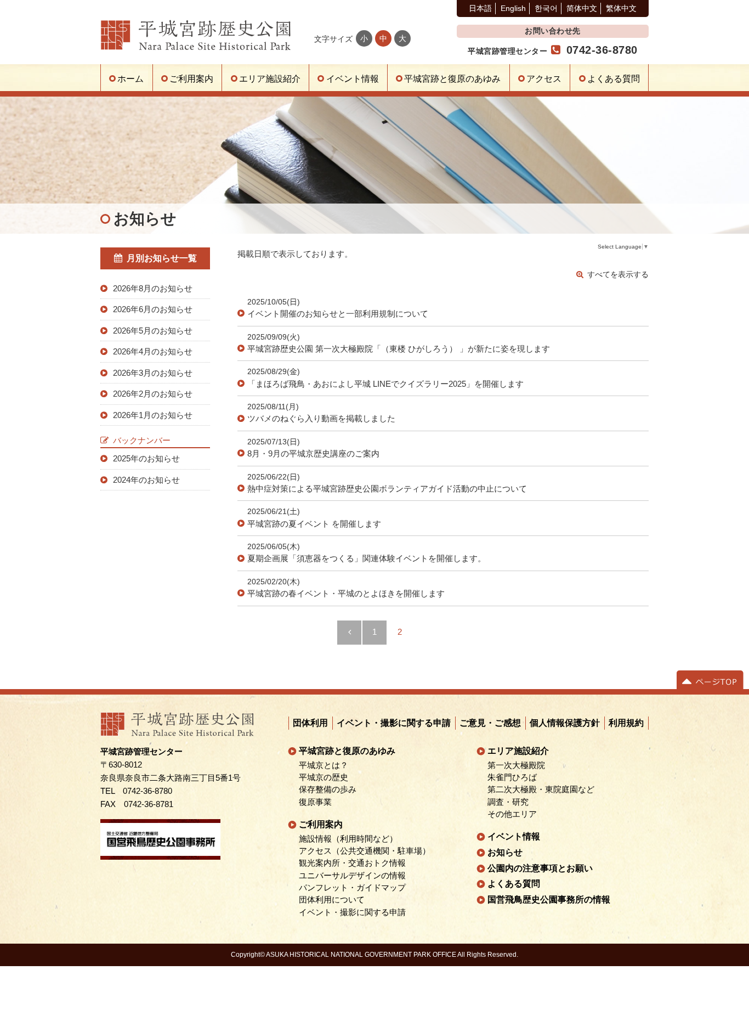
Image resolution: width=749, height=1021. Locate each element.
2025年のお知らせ (146, 458)
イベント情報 (352, 78)
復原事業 (315, 801)
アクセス (543, 78)
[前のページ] (349, 632)
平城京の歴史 (324, 777)
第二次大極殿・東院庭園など (540, 789)
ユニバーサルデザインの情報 (352, 875)
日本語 (480, 8)
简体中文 (581, 8)
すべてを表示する (618, 274)
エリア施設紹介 (269, 78)
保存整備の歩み (328, 789)
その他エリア (512, 814)
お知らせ (505, 852)
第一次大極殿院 (516, 764)
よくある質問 (613, 78)
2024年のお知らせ (146, 479)
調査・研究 (508, 801)
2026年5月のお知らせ (152, 330)
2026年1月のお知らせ (152, 415)
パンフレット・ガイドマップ (352, 887)
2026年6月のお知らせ (152, 309)
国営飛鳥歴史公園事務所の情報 (548, 899)
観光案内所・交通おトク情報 (352, 863)
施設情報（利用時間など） (348, 838)
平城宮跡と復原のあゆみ (452, 78)
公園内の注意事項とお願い (540, 868)
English (513, 8)
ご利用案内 (191, 78)
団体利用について (332, 899)
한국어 (546, 8)
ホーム (130, 78)
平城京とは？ (324, 764)
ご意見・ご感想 (490, 722)
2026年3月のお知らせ (152, 372)
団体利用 (310, 722)
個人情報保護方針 (565, 722)
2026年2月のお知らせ (152, 393)
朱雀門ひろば (512, 777)
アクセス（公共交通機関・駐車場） (365, 851)
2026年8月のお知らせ (152, 288)
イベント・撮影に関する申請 (394, 722)
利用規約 (626, 722)
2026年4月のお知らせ (152, 351)
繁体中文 (621, 8)
